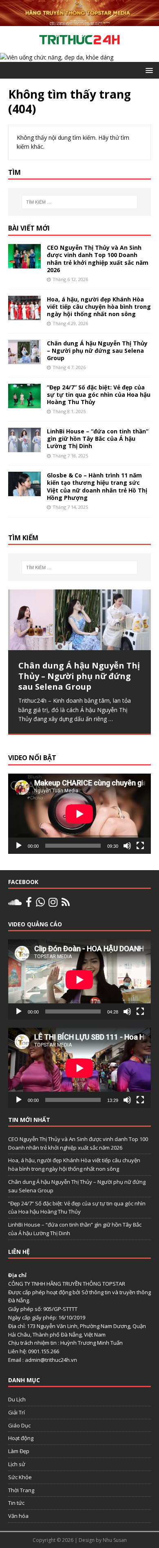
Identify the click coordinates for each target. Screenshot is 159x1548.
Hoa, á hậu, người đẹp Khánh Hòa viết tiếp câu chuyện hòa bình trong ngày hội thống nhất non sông (99, 306)
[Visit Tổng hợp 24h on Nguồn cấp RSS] (66, 904)
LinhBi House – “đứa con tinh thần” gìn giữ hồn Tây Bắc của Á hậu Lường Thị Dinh (97, 438)
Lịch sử (16, 1464)
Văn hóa (18, 1515)
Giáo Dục (19, 1425)
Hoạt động (20, 1438)
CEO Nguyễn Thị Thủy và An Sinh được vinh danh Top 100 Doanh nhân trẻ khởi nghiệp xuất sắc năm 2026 (97, 259)
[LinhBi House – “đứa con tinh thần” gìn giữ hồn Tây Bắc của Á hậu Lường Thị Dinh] (24, 447)
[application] (79, 814)
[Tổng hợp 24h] (79, 21)
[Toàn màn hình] (140, 846)
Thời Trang (21, 1490)
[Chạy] (19, 846)
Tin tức (16, 1502)
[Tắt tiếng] (127, 846)
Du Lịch (17, 1399)
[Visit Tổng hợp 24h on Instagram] (53, 904)
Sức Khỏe (20, 1477)
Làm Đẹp (18, 1451)
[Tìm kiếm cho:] (79, 202)
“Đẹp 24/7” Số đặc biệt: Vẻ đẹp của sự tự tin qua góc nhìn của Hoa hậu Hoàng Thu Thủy (98, 394)
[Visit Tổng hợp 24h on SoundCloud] (15, 904)
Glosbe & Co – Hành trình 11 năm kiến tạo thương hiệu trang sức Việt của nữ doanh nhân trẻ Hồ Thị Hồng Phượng (97, 486)
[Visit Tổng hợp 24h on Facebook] (29, 904)
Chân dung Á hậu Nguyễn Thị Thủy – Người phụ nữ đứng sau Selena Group (97, 350)
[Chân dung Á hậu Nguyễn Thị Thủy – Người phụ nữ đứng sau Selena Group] (24, 359)
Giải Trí (16, 1412)
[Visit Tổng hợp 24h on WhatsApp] (40, 904)
